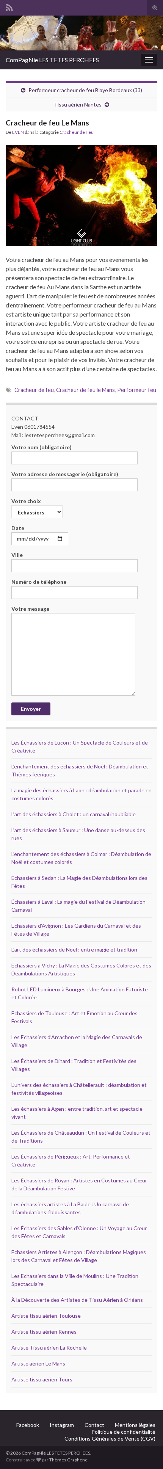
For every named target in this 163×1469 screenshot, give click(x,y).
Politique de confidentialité (123, 1431)
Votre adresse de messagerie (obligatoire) (64, 474)
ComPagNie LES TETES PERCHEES (52, 59)
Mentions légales (135, 1425)
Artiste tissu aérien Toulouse (46, 1315)
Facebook (27, 1425)
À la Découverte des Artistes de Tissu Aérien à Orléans (77, 1300)
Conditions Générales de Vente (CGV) (109, 1438)
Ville (17, 555)
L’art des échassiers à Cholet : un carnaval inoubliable (73, 814)
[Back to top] (145, 1451)
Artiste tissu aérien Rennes (44, 1331)
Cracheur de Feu (77, 132)
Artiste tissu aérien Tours (41, 1379)
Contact (94, 1425)
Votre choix (26, 501)
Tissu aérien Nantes (78, 104)
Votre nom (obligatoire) (41, 447)
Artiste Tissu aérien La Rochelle (49, 1347)
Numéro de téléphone (38, 582)
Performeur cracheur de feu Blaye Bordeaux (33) (85, 90)
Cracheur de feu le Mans (85, 390)
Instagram (62, 1425)
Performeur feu (136, 390)
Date (17, 528)
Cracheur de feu (34, 390)
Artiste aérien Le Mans (38, 1363)
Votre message (30, 608)
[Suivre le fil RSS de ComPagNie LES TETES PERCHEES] (9, 6)
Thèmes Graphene (68, 1460)
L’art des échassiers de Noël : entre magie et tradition (74, 949)
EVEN (18, 132)
